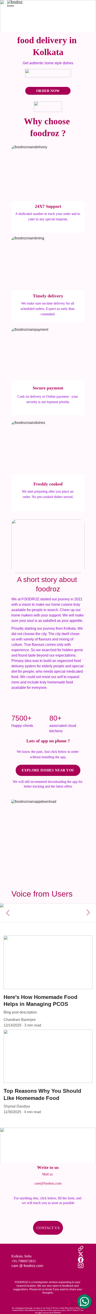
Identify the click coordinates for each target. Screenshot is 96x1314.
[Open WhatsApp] (84, 1301)
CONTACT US (48, 1228)
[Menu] (86, 3)
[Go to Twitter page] (81, 1254)
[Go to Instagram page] (81, 1265)
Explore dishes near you (48, 770)
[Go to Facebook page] (81, 1259)
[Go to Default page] (81, 1248)
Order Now (47, 91)
